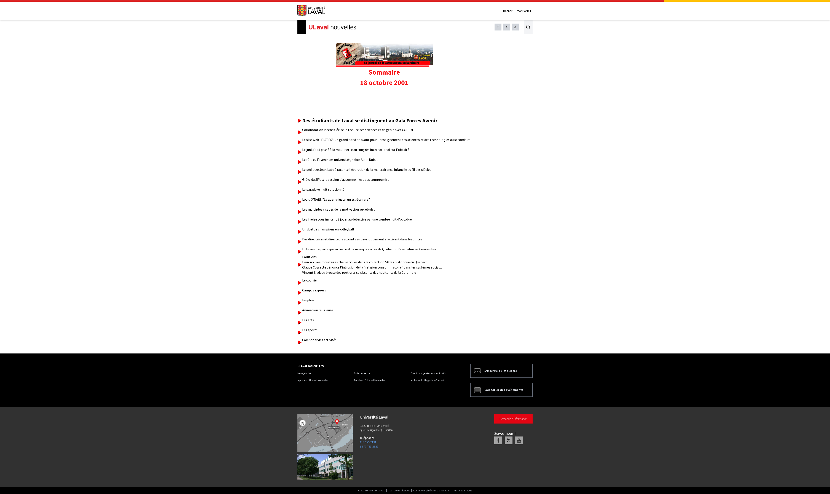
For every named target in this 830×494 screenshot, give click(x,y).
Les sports (310, 330)
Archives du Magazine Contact (427, 380)
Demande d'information (513, 419)
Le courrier (310, 280)
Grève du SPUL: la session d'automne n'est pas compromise (345, 179)
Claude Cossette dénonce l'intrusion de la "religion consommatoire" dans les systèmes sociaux (372, 267)
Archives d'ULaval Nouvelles (369, 380)
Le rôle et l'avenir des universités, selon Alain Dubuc (340, 159)
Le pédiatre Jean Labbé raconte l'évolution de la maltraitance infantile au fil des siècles (366, 169)
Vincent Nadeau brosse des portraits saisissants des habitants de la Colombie (359, 272)
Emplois (308, 300)
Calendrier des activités (319, 340)
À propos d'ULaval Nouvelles (312, 380)
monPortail (524, 11)
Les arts (308, 320)
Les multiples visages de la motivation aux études (338, 209)
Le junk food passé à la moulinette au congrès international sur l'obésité (355, 149)
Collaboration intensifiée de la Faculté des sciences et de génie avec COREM (357, 130)
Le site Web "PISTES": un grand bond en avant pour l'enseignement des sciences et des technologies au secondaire (386, 139)
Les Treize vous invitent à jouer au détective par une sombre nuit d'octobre (357, 219)
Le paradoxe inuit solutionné (323, 189)
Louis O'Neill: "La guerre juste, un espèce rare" (336, 199)
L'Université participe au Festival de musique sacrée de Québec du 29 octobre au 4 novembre (369, 249)
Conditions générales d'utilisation (428, 373)
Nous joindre (304, 373)
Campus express (314, 290)
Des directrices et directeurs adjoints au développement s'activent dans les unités (362, 239)
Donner (507, 11)
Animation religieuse (317, 310)
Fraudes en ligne (463, 490)
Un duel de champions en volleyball (328, 229)
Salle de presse (362, 373)
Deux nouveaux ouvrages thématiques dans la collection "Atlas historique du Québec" (364, 262)
